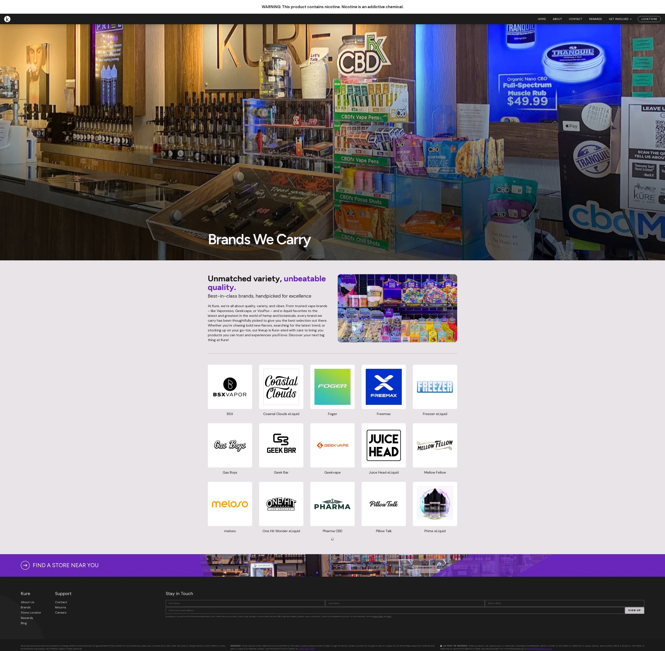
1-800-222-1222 (306, 648)
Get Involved (619, 19)
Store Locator (31, 612)
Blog (24, 623)
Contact (575, 19)
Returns (60, 607)
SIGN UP (634, 610)
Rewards (595, 19)
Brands (26, 607)
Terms (389, 616)
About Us (27, 602)
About (557, 19)
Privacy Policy (378, 616)
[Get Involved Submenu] (632, 19)
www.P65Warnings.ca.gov (539, 648)
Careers (60, 612)
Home (542, 19)
